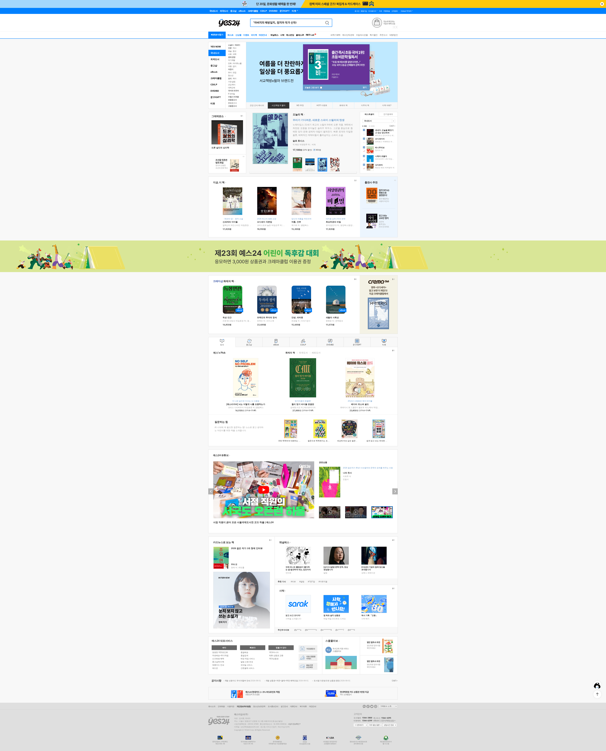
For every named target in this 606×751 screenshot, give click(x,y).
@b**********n (311, 630)
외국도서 (215, 59)
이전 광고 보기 (393, 27)
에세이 (237, 45)
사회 (230, 54)
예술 (230, 51)
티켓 (213, 103)
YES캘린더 (308, 648)
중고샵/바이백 (218, 662)
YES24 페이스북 (368, 706)
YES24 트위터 (371, 706)
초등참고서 (232, 100)
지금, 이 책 (219, 182)
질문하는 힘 (221, 422)
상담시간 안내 (390, 725)
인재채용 (221, 706)
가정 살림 (231, 82)
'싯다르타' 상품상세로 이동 (378, 168)
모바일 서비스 (246, 665)
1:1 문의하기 (361, 725)
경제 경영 (231, 57)
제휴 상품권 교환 (276, 655)
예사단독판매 (348, 35)
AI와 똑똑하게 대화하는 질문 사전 (292, 441)
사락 (282, 35)
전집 (234, 72)
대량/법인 (393, 35)
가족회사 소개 (388, 706)
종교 (234, 51)
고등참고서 (232, 106)
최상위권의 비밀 (333, 222)
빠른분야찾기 (217, 34)
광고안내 (284, 706)
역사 (234, 48)
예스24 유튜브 (221, 455)
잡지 (234, 66)
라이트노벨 (237, 63)
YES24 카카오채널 (364, 706)
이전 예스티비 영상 (211, 491)
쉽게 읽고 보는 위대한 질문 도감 (379, 441)
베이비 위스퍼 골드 (360, 404)
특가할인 (374, 35)
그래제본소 (217, 116)
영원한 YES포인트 (220, 652)
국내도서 (215, 53)
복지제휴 (303, 706)
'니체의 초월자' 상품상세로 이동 (378, 159)
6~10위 (372, 126)
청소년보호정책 (259, 706)
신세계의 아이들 (230, 222)
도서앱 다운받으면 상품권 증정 (332, 681)
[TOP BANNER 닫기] (602, 4)
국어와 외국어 (233, 91)
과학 (234, 54)
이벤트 (246, 35)
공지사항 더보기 (394, 681)
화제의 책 (223, 281)
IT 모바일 (231, 94)
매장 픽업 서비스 (248, 659)
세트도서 (316, 352)
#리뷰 (293, 582)
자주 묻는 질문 (375, 725)
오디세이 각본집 (264, 222)
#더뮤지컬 (323, 582)
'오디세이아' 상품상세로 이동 (378, 142)
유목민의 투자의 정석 (267, 317)
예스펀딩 (290, 35)
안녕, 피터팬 (297, 317)
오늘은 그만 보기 (312, 87)
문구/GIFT (216, 97)
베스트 (231, 35)
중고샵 (214, 65)
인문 (230, 48)
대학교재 (231, 88)
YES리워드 (308, 657)
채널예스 (284, 542)
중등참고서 (232, 103)
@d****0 (351, 630)
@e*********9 (326, 630)
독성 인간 (227, 317)
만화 (230, 63)
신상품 (238, 35)
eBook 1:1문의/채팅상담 (383, 721)
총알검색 (244, 655)
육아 (234, 78)
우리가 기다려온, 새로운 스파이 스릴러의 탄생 (319, 120)
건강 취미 (231, 85)
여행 (230, 66)
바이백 (254, 35)
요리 (230, 78)
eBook (214, 72)
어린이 (230, 69)
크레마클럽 (216, 78)
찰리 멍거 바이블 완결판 (303, 404)
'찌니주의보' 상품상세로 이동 (378, 150)
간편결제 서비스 (247, 668)
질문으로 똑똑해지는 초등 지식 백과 (323, 441)
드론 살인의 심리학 (220, 147)
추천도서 (383, 35)
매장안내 (263, 35)
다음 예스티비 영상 (395, 491)
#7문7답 (311, 582)
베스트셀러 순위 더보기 (392, 126)
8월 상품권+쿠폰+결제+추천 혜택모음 (287, 681)
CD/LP (214, 84)
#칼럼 (301, 582)
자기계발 (231, 60)
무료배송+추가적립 (220, 655)
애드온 (215, 668)
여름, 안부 (296, 222)
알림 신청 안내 (247, 662)
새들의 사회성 (332, 317)
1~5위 (364, 126)
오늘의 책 (298, 114)
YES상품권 (274, 659)
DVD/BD (215, 91)
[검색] (327, 23)
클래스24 (300, 35)
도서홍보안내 (273, 706)
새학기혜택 (335, 35)
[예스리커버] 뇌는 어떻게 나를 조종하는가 (245, 404)
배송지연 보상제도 (308, 666)
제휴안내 (293, 706)
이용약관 (230, 706)
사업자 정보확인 (293, 724)
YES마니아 (274, 652)
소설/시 (231, 45)
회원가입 (364, 11)
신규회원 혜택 (218, 659)
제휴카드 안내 (218, 665)
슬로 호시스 (298, 141)
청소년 (230, 75)
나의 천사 (347, 473)
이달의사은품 (362, 35)
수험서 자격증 (233, 97)
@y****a (297, 630)
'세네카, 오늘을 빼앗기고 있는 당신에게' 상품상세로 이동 (378, 133)
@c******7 (339, 630)
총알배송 (244, 652)
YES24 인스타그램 (375, 706)
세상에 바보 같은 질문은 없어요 (350, 441)
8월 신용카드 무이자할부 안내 (243, 681)
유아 (230, 72)
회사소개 (211, 706)
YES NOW (216, 46)
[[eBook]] (234, 300)
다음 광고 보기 (396, 27)
